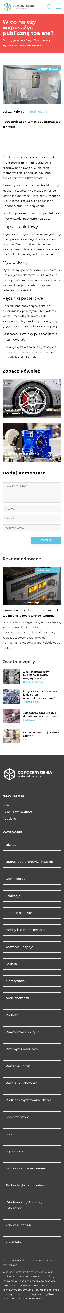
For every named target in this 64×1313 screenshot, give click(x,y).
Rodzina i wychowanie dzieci (28, 1100)
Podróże (12, 1015)
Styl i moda (14, 1151)
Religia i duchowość (21, 1083)
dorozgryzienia (13, 111)
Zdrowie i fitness (19, 1225)
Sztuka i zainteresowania (25, 1168)
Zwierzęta (13, 1242)
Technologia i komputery (25, 1185)
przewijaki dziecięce (17, 352)
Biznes (11, 845)
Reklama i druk (18, 1066)
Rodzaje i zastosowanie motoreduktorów (22, 455)
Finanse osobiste (19, 913)
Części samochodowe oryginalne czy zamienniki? (31, 411)
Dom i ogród (15, 879)
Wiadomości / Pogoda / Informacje (24, 1205)
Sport (10, 1134)
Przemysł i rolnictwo (22, 1049)
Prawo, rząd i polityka (22, 1032)
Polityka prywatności (17, 811)
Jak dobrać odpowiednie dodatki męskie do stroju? (40, 714)
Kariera (11, 964)
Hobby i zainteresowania (25, 930)
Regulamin (10, 818)
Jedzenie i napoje (19, 947)
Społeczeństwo (17, 1117)
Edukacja (13, 896)
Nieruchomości (18, 998)
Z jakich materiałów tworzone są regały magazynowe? (36, 675)
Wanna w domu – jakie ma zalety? (41, 734)
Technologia (38, 111)
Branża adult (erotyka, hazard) (29, 862)
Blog (6, 805)
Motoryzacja (15, 981)
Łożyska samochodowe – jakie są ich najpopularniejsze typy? (40, 695)
